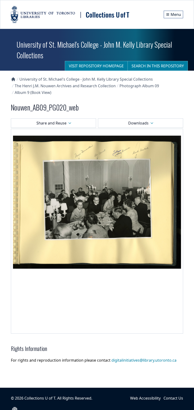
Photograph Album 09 (139, 85)
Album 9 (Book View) (33, 92)
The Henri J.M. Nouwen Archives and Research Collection (65, 85)
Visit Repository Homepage (96, 66)
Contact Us (173, 398)
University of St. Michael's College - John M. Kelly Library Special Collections (86, 79)
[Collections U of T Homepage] (13, 79)
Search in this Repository (158, 66)
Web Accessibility (145, 398)
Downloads (138, 123)
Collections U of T (39, 398)
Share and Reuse (51, 123)
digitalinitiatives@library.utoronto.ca (143, 360)
